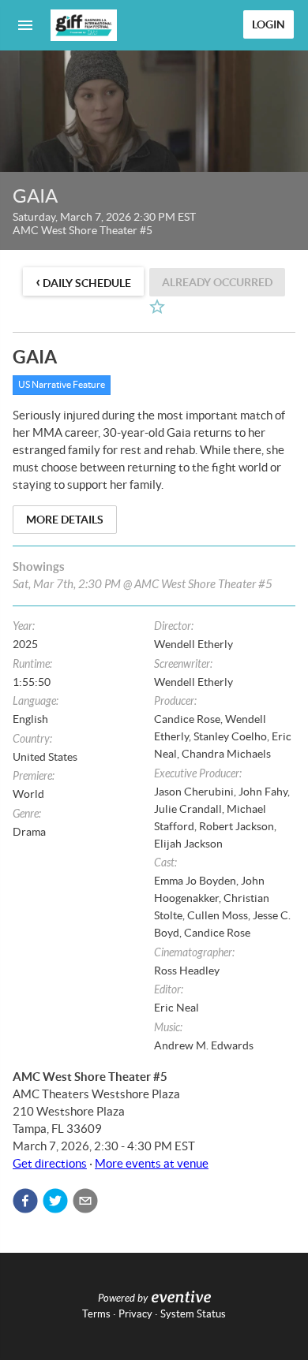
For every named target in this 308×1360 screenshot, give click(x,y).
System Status (193, 1314)
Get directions (50, 1163)
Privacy (135, 1314)
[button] (25, 1200)
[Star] (157, 306)
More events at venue (151, 1163)
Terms (96, 1314)
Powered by (123, 1298)
